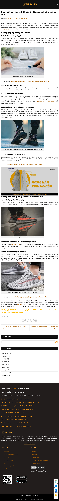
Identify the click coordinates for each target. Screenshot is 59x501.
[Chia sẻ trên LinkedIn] (33, 320)
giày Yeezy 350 (15, 244)
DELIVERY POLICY (33, 495)
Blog (5, 463)
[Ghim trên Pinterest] (31, 320)
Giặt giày (4, 356)
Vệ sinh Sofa (5, 375)
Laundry (4, 367)
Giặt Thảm (4, 364)
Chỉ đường (56, 483)
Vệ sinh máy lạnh (37, 463)
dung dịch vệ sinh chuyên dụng (46, 101)
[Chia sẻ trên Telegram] (36, 320)
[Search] (57, 4)
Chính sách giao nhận (9, 466)
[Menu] (2, 4)
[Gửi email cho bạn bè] (28, 320)
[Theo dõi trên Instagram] (40, 471)
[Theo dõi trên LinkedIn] (42, 471)
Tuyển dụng (7, 457)
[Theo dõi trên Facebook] (37, 471)
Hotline (56, 496)
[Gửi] (56, 342)
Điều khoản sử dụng (9, 468)
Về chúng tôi (7, 451)
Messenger (56, 492)
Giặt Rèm (4, 361)
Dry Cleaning (5, 353)
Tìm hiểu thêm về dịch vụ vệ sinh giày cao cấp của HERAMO (23, 164)
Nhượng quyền (6, 370)
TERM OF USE (24, 495)
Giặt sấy (34, 451)
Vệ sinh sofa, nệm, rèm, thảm (40, 460)
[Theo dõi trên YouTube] (45, 471)
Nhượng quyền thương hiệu (11, 454)
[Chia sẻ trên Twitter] (25, 320)
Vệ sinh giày (5, 373)
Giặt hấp (34, 454)
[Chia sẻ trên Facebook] (23, 320)
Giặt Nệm (4, 359)
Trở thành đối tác (8, 460)
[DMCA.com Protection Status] (38, 467)
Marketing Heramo (25, 18)
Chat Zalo (56, 487)
